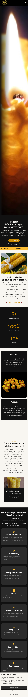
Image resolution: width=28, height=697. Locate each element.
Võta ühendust (14, 245)
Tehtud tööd (14, 240)
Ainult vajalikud (14, 694)
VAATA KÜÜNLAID (14, 302)
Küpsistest (14, 690)
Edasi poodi (14, 497)
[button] (25, 489)
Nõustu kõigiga (14, 687)
